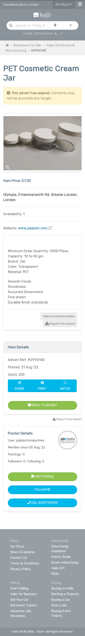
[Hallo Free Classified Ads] (43, 15)
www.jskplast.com (33, 228)
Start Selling (19, 588)
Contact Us (18, 558)
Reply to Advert (44, 405)
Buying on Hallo (62, 588)
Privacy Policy (20, 569)
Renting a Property (65, 594)
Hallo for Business (23, 594)
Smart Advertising (64, 562)
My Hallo (63, 5)
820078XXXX (48, 503)
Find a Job (58, 605)
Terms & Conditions (24, 563)
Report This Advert (62, 323)
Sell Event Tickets (23, 605)
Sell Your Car (19, 600)
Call (44, 503)
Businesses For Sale (27, 45)
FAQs (55, 574)
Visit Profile (44, 476)
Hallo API (58, 568)
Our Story (17, 546)
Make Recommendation (58, 316)
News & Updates (22, 552)
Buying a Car (60, 600)
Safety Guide (61, 557)
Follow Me (42, 490)
